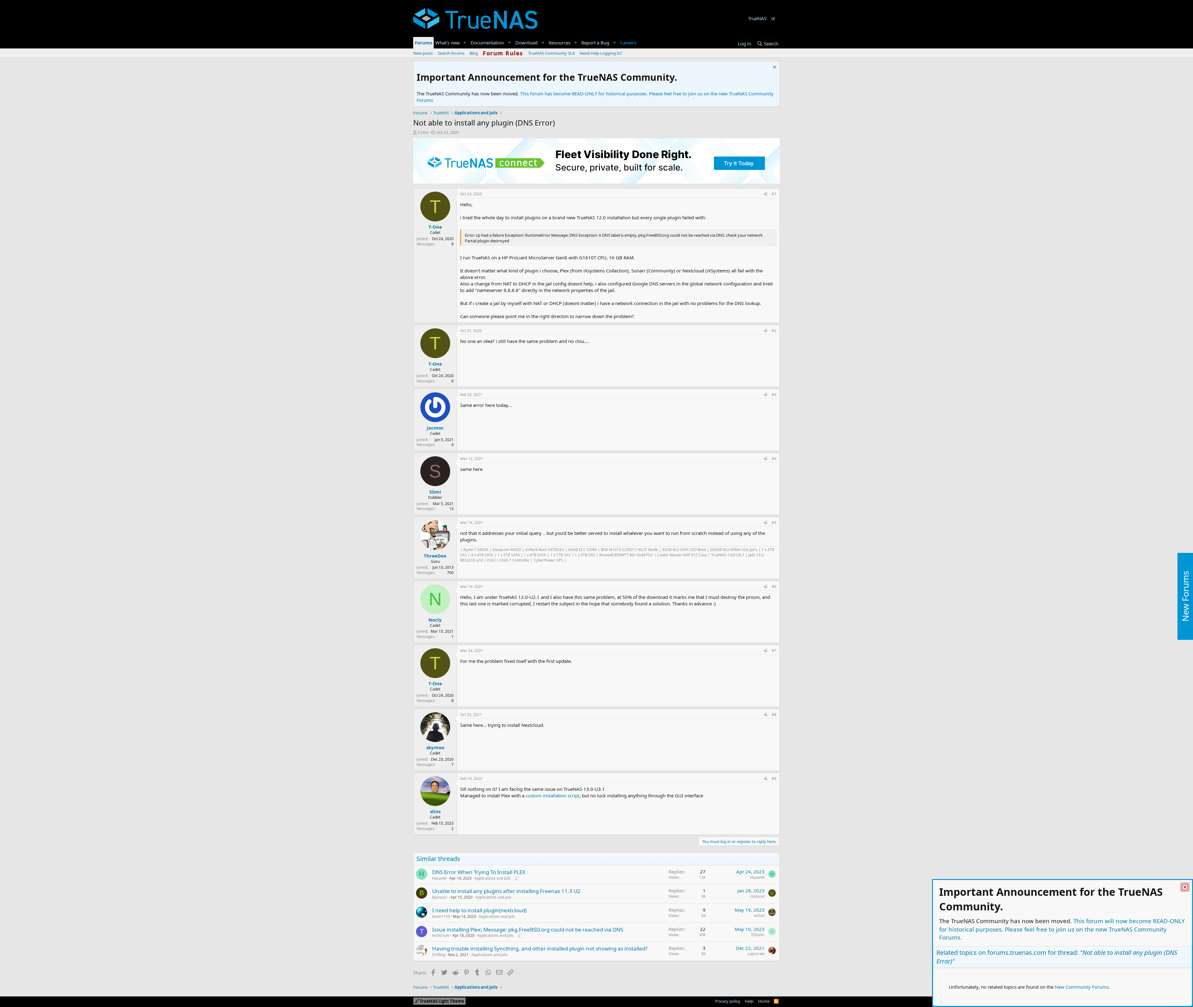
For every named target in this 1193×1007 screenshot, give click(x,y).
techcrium (441, 935)
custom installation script (552, 795)
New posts (423, 53)
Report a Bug (595, 42)
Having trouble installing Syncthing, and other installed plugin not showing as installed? (539, 948)
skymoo (435, 747)
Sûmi (435, 492)
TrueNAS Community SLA (551, 53)
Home (764, 1001)
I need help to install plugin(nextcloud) (479, 910)
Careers (628, 42)
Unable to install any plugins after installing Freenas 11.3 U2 (506, 891)
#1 (774, 194)
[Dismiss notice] (773, 68)
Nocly (435, 620)
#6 (774, 586)
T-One (423, 132)
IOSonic (758, 934)
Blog (473, 53)
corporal (757, 896)
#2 (774, 330)
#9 (774, 778)
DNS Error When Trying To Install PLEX (478, 872)
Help (749, 1001)
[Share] (766, 194)
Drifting (438, 954)
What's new (447, 42)
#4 (774, 458)
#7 (774, 650)
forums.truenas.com (1016, 952)
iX (773, 18)
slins (435, 811)
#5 (774, 522)
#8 (774, 714)
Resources (559, 42)
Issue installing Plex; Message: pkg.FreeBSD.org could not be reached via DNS (527, 929)
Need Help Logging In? (601, 53)
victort (759, 915)
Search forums (451, 53)
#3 (774, 394)
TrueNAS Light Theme (441, 1001)
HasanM (439, 878)
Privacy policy (727, 1001)
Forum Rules (503, 53)
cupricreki (756, 953)
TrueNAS (757, 18)
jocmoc (435, 428)
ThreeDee (435, 556)
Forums (423, 42)
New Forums (1185, 596)
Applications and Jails (492, 878)
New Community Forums (1081, 987)
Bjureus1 (440, 897)
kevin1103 (441, 916)
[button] (464, 42)
